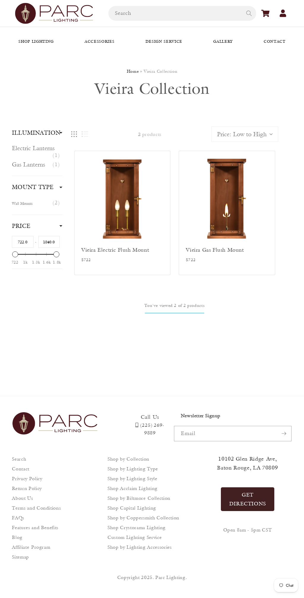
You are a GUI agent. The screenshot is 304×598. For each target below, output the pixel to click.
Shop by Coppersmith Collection (143, 518)
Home (133, 71)
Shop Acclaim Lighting (132, 488)
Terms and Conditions (36, 508)
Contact (20, 469)
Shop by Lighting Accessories (139, 547)
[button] (265, 13)
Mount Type (32, 187)
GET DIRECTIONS (247, 499)
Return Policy (27, 488)
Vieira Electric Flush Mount (115, 250)
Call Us (150, 417)
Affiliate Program (31, 547)
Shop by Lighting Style (132, 478)
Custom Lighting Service (134, 537)
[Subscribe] (284, 433)
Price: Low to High (242, 134)
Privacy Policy (27, 478)
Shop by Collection (128, 459)
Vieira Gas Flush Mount (215, 250)
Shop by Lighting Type (132, 469)
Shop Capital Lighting (131, 508)
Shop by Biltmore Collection (138, 498)
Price (21, 225)
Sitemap (20, 557)
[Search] (249, 13)
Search (19, 459)
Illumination (36, 132)
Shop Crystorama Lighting (136, 527)
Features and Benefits (35, 527)
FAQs (18, 518)
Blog (17, 537)
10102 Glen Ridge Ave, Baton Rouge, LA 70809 (247, 463)
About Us (22, 498)
